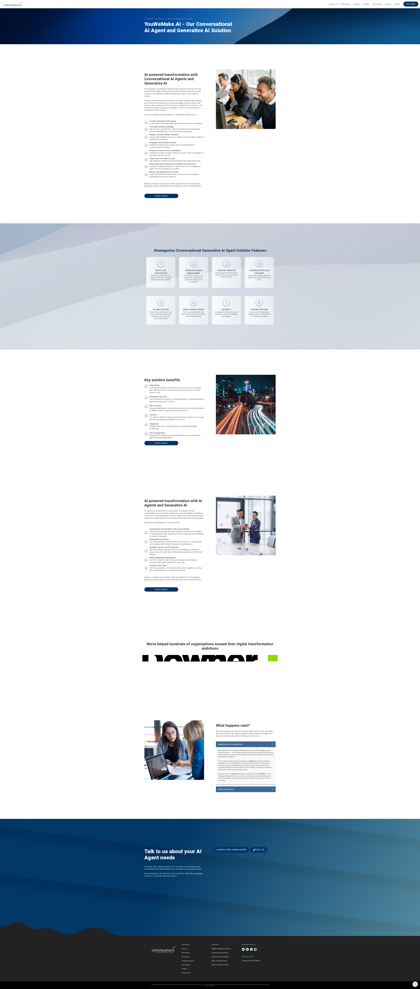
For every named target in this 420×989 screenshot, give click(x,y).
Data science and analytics (220, 957)
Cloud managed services (220, 953)
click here (199, 873)
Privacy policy (186, 973)
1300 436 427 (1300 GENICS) (251, 961)
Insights (184, 969)
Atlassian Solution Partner (220, 965)
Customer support (188, 961)
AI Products (160, 19)
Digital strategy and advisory (221, 949)
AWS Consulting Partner (220, 961)
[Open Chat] (415, 984)
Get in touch (186, 957)
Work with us (186, 953)
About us (185, 949)
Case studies (186, 965)
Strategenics (149, 19)
